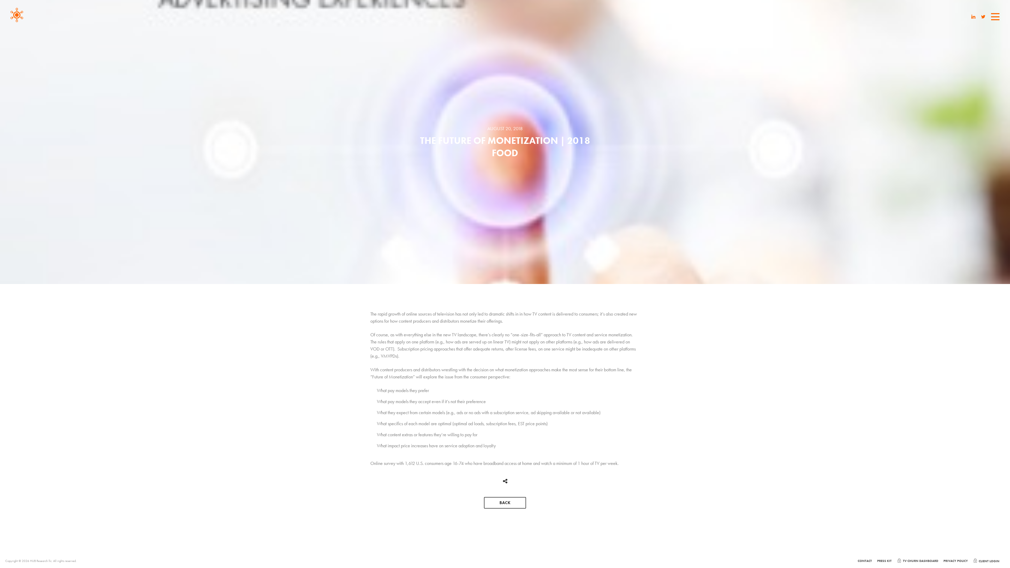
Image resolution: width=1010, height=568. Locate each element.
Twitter (983, 17)
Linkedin (973, 17)
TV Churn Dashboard (920, 561)
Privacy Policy (955, 561)
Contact (865, 561)
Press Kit (884, 561)
